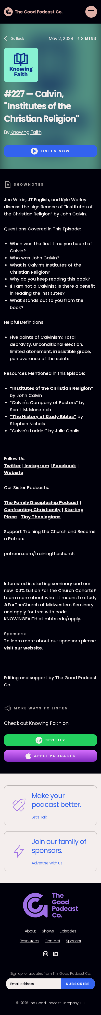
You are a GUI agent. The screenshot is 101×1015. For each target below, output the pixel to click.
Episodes (68, 931)
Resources (29, 941)
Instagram (36, 466)
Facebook (64, 466)
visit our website (23, 648)
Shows (48, 931)
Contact (52, 941)
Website (13, 472)
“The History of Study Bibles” (43, 416)
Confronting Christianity (32, 510)
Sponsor (73, 941)
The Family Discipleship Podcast (41, 502)
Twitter (12, 466)
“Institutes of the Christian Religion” (51, 388)
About (30, 931)
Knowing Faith (25, 132)
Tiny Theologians (41, 517)
